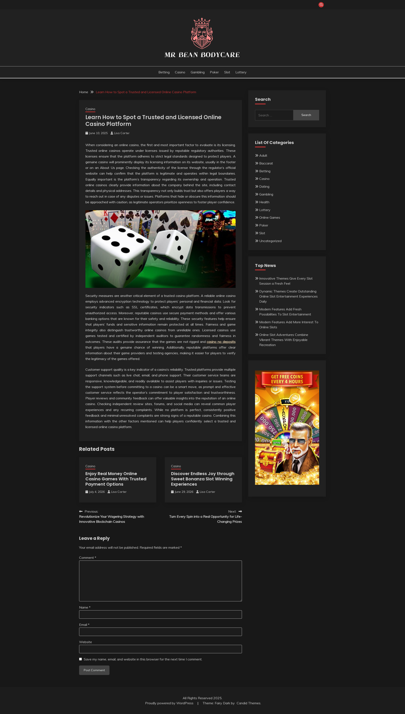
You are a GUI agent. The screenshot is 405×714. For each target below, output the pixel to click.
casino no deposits (221, 341)
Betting (164, 72)
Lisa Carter (122, 133)
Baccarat (266, 163)
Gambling (198, 72)
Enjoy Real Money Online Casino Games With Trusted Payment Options (115, 479)
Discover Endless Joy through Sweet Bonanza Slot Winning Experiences (202, 479)
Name (84, 607)
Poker (214, 72)
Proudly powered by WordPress (169, 703)
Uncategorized (270, 241)
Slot (227, 72)
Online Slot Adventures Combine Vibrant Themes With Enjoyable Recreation (283, 340)
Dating (264, 186)
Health (264, 202)
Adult (263, 155)
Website (85, 642)
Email (84, 624)
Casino (180, 72)
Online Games (269, 217)
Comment (87, 557)
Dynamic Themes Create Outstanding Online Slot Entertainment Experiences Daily (288, 296)
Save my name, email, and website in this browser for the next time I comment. (143, 659)
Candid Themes (249, 703)
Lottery (241, 72)
